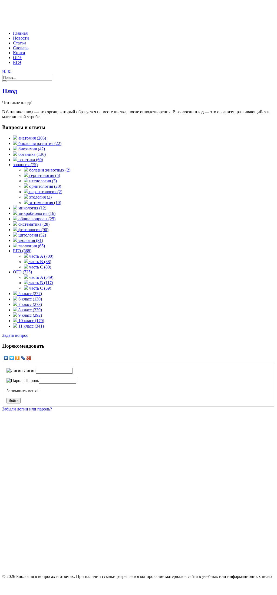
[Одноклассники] (17, 357)
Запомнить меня (21, 391)
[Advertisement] (100, 14)
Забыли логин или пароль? (27, 409)
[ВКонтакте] (6, 357)
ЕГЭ (17, 62)
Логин (29, 370)
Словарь (20, 48)
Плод (9, 91)
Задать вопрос (15, 335)
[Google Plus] (29, 357)
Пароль (31, 380)
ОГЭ (17, 57)
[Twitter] (12, 357)
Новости (21, 38)
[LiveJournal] (23, 357)
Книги (19, 52)
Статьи (19, 43)
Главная (20, 33)
